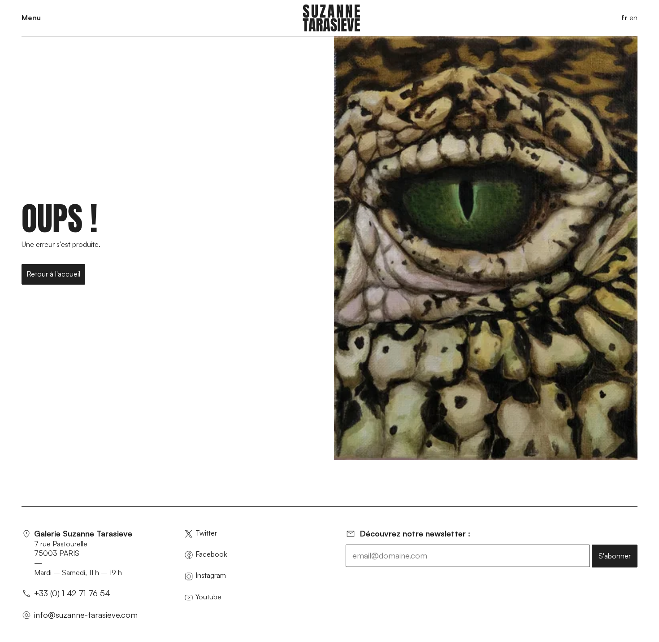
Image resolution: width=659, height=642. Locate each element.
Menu (31, 17)
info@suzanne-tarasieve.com (86, 615)
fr (624, 17)
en (633, 17)
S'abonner (614, 555)
